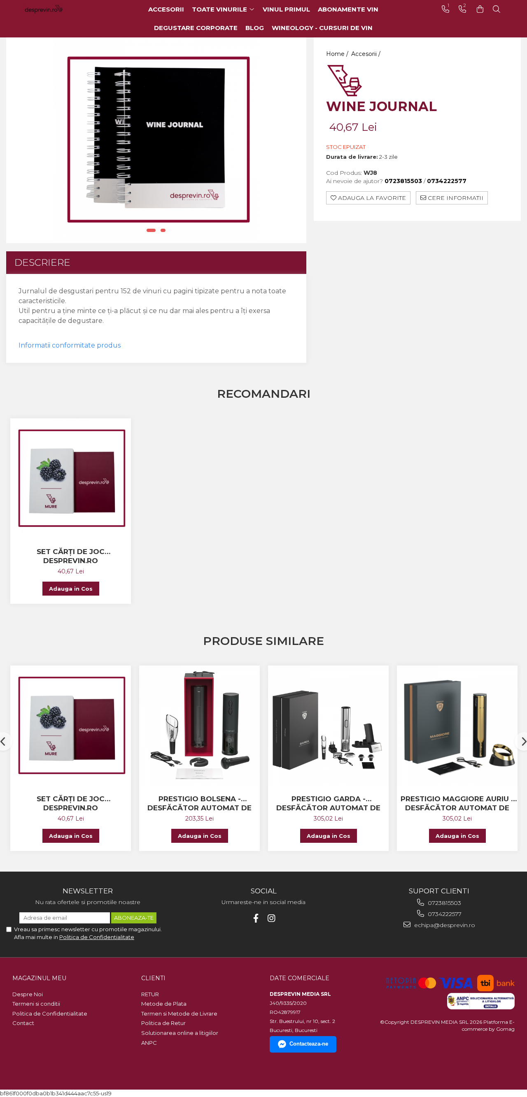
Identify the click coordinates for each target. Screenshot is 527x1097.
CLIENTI (153, 978)
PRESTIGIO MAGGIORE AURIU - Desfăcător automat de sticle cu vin (457, 803)
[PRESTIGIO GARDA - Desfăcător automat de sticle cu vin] (328, 726)
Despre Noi (27, 994)
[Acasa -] (56, 9)
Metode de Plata (164, 1003)
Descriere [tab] (42, 262)
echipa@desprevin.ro (444, 925)
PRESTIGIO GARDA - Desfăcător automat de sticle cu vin (328, 803)
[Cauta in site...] (496, 9)
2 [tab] (163, 230)
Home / (338, 54)
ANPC (149, 1042)
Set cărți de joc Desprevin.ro (71, 556)
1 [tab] (151, 230)
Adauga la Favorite (371, 198)
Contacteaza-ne (308, 1044)
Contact (23, 1023)
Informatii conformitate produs (70, 345)
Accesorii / (366, 54)
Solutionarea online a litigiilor (179, 1033)
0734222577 (444, 914)
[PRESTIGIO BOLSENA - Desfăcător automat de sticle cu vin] (199, 726)
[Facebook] (256, 918)
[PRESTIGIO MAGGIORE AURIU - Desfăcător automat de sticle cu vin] (457, 726)
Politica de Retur (163, 1023)
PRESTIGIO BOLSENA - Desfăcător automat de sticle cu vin (199, 803)
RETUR (150, 994)
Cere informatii (454, 198)
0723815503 (443, 903)
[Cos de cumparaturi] (480, 9)
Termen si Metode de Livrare (179, 1013)
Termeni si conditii (36, 1003)
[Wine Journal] (156, 140)
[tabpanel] (156, 140)
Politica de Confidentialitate (96, 937)
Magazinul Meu (39, 978)
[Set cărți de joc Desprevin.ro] (70, 478)
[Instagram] (271, 918)
